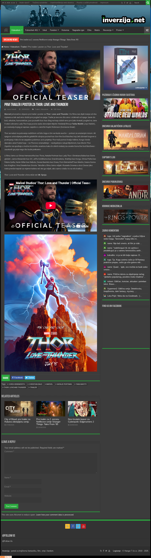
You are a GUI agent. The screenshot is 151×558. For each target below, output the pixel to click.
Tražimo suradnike (39, 3)
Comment (9, 451)
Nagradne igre (78, 30)
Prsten (119, 30)
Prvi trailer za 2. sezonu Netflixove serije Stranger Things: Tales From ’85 (49, 39)
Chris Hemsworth (17, 384)
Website (7, 496)
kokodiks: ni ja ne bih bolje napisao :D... (124, 255)
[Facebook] (124, 3)
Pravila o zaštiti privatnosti (87, 3)
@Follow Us (8, 536)
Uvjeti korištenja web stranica (62, 3)
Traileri (24, 47)
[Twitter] (127, 3)
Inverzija (5, 551)
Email (7, 487)
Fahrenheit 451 (31, 30)
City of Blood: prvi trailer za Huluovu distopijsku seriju (17, 420)
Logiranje (117, 551)
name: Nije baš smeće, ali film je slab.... (124, 243)
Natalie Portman (64, 384)
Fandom (53, 30)
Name (7, 477)
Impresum (104, 3)
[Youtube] (130, 3)
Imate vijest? (24, 3)
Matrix (97, 30)
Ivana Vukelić (11, 109)
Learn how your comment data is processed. (55, 515)
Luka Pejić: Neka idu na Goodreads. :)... (124, 296)
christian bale (35, 384)
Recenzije (107, 30)
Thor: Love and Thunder (15, 387)
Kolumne (65, 30)
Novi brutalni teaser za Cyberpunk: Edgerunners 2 (81, 420)
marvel (49, 384)
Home (6, 30)
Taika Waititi (81, 384)
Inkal (45, 30)
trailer (33, 387)
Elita (89, 30)
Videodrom (15, 30)
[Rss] (122, 3)
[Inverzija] (75, 16)
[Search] (148, 2)
